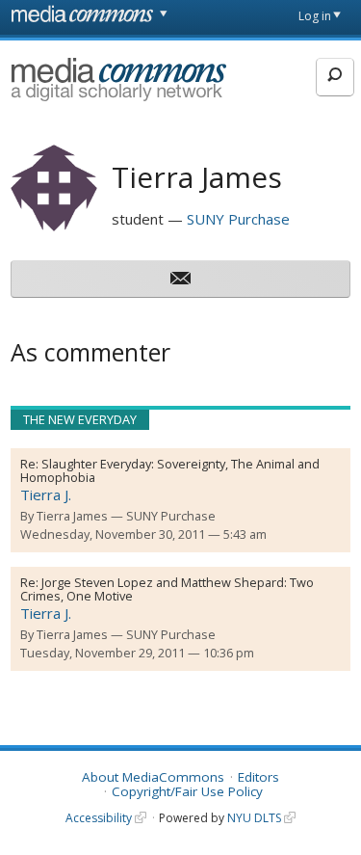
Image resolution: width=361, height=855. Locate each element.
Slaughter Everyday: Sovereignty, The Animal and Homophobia (170, 470)
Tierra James (72, 515)
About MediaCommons (153, 777)
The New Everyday (80, 419)
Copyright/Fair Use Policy (187, 791)
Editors (258, 777)
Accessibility (98, 818)
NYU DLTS (254, 818)
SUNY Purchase (238, 218)
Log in (314, 16)
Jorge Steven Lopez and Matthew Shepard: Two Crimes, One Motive (167, 589)
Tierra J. (45, 494)
